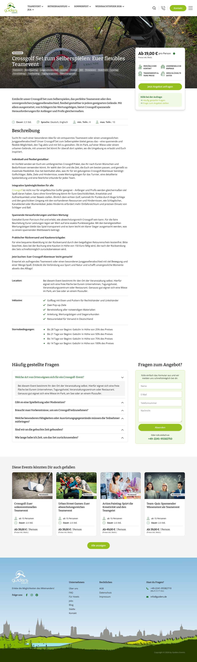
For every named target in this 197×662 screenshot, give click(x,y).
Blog (71, 604)
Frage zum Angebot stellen (156, 103)
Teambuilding (33, 73)
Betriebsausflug (31, 70)
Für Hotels (74, 596)
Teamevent (17, 70)
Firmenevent (91, 70)
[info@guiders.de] (147, 597)
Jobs (71, 600)
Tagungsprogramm (50, 73)
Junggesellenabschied (49, 70)
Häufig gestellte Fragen (154, 100)
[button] (16, 504)
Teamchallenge (19, 73)
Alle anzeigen (98, 545)
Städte (72, 609)
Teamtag (114, 70)
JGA (81, 70)
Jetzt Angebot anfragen (160, 86)
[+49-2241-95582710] (147, 588)
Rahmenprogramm (68, 73)
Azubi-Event (103, 70)
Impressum (105, 596)
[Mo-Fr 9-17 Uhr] (163, 8)
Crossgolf (17, 190)
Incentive (64, 70)
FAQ (71, 592)
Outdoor (74, 70)
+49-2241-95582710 (161, 588)
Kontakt (73, 613)
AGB (101, 588)
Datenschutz (105, 592)
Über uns (73, 588)
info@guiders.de (159, 596)
